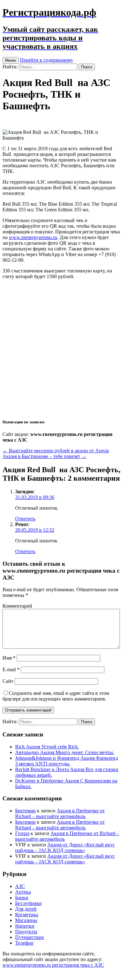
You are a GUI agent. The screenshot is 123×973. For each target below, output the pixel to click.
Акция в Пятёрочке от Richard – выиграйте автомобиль (60, 813)
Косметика (26, 914)
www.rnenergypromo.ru (33, 237)
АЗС (20, 886)
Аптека (23, 892)
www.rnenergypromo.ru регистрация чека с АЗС (53, 965)
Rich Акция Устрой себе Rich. (47, 746)
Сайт (8, 681)
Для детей (26, 909)
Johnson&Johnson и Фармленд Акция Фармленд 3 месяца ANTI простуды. (66, 760)
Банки (21, 897)
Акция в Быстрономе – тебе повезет (44, 456)
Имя (9, 658)
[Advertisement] (61, 348)
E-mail (11, 669)
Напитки (24, 926)
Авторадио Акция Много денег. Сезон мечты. (64, 752)
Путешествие (29, 937)
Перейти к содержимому (46, 60)
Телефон (24, 943)
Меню (10, 60)
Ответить (25, 518)
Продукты (26, 931)
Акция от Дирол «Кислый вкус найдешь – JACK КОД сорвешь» (65, 847)
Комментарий (17, 606)
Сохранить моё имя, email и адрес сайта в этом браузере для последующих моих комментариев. (56, 695)
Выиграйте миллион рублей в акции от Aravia (56, 450)
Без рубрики (28, 903)
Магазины (26, 920)
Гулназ (22, 833)
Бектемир (25, 810)
